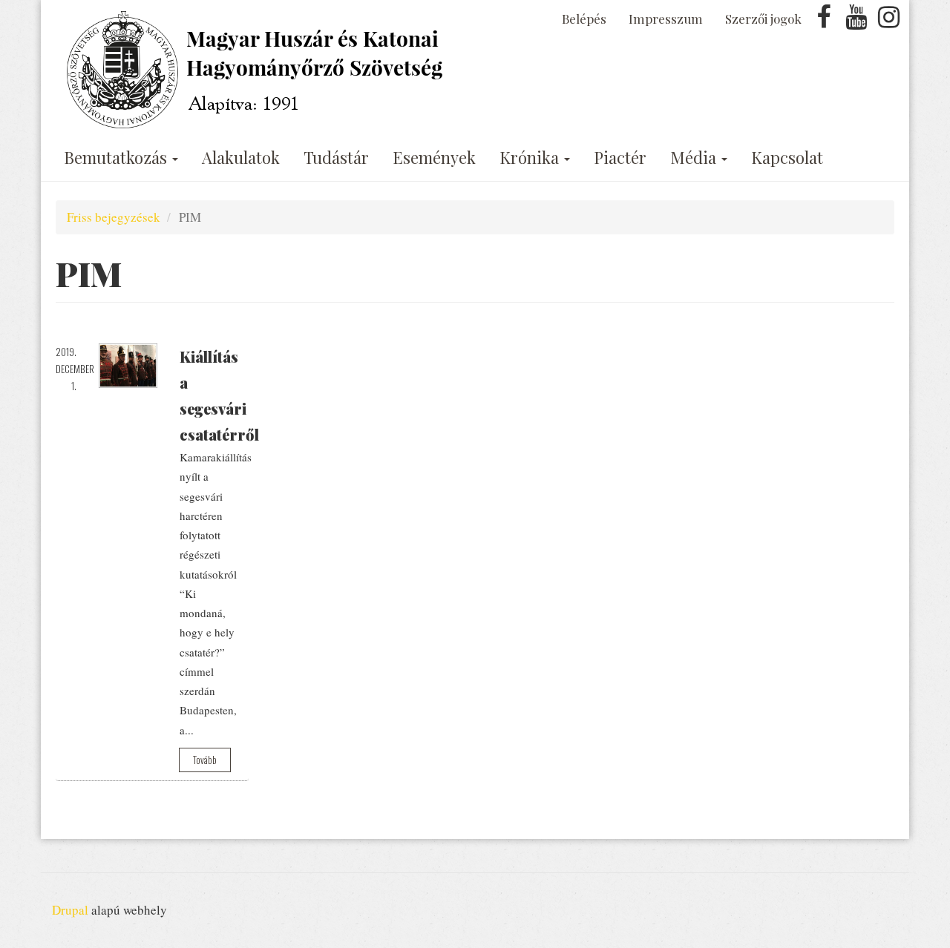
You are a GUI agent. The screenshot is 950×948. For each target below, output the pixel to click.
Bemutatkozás (117, 157)
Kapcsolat (787, 157)
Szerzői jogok (763, 18)
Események (434, 157)
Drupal (70, 909)
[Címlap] (258, 69)
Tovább (205, 759)
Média (695, 157)
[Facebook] (824, 21)
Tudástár (336, 157)
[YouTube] (856, 21)
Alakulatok (241, 157)
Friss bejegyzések (113, 217)
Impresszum (666, 18)
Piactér (620, 157)
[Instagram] (888, 21)
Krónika (531, 157)
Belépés (584, 18)
